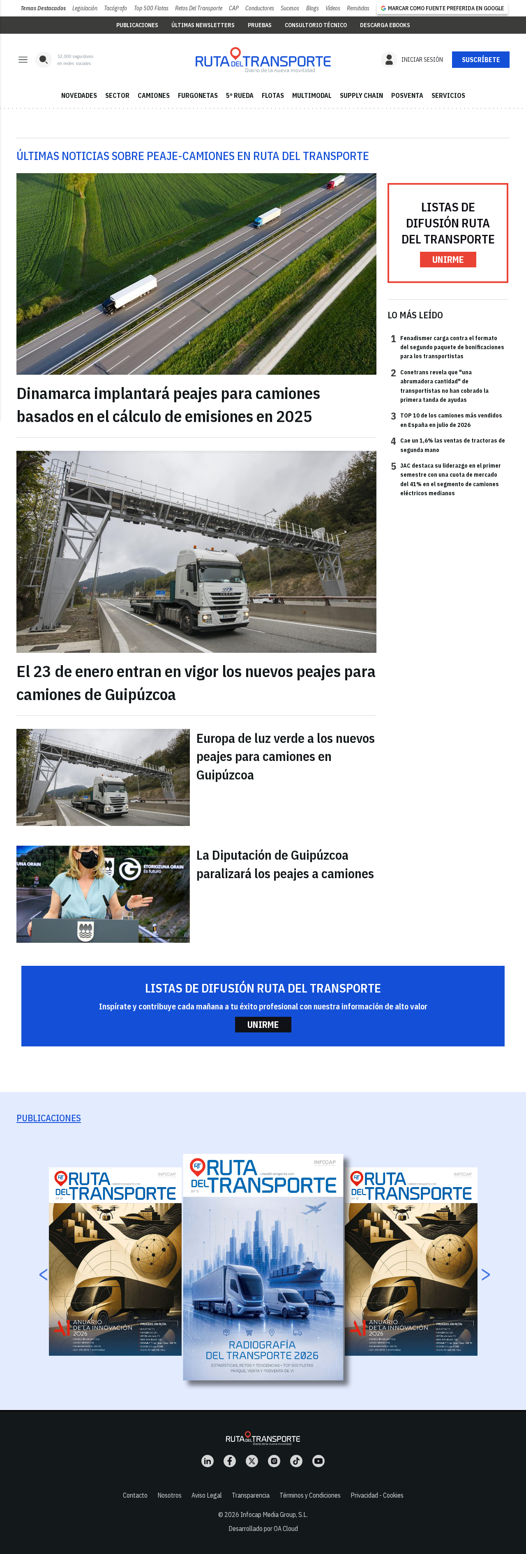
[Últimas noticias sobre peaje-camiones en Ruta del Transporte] (263, 59)
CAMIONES (154, 95)
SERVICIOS (448, 95)
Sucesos (290, 8)
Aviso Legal (206, 1495)
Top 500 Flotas (151, 8)
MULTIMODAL (312, 95)
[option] (263, 1267)
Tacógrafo (115, 8)
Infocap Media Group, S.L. (274, 1514)
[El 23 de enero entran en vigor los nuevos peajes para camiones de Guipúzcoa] (196, 552)
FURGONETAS (198, 95)
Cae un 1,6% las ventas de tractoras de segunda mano (448, 444)
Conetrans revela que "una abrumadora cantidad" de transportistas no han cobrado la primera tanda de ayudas (440, 386)
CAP (234, 8)
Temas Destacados (43, 8)
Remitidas (358, 8)
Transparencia (251, 1495)
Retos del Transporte (198, 8)
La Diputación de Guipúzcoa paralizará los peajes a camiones (285, 864)
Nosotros (169, 1495)
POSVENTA (407, 95)
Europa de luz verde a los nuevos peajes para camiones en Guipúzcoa (285, 756)
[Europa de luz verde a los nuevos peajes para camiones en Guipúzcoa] (103, 777)
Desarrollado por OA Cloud (263, 1528)
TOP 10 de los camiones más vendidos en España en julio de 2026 (446, 419)
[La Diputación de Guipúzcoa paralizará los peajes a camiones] (103, 894)
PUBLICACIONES (137, 25)
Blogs (312, 8)
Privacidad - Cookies (377, 1495)
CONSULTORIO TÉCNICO (316, 25)
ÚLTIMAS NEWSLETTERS (203, 25)
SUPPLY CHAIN (361, 95)
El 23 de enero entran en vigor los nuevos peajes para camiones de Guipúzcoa (196, 682)
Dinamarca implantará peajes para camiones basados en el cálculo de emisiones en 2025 (168, 404)
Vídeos (332, 8)
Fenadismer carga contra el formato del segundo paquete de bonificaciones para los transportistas (447, 347)
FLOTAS (273, 95)
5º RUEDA (240, 95)
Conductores (259, 8)
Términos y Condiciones (310, 1495)
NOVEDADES (79, 95)
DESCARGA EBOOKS (385, 25)
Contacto (135, 1495)
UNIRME (448, 259)
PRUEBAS (260, 25)
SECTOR (117, 95)
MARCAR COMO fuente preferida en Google (446, 8)
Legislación (84, 8)
